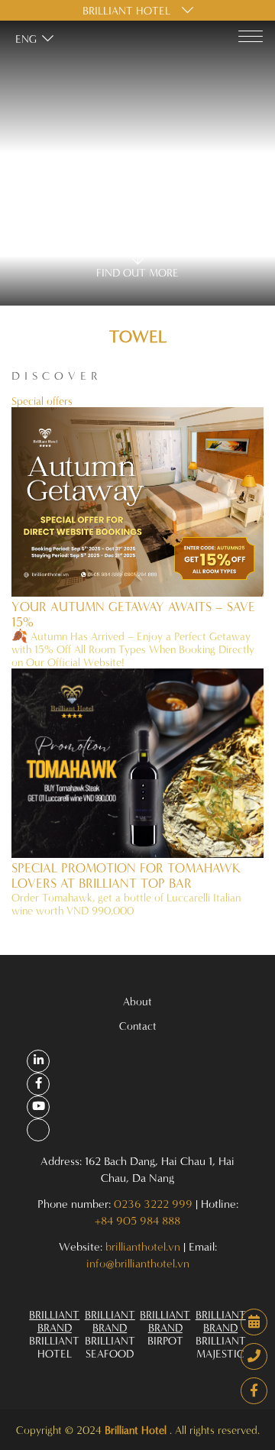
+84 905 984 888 (137, 1220)
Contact (138, 1025)
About (137, 1001)
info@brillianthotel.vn (137, 1263)
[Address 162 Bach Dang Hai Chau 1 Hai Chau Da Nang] (38, 1061)
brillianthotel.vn (142, 1246)
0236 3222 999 (153, 1203)
